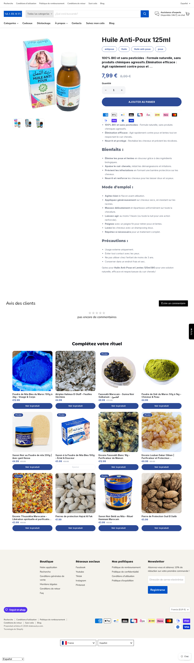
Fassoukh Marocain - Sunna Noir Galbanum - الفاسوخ (116, 395)
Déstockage (43, 23)
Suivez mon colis (95, 23)
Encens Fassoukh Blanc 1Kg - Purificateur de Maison (114, 456)
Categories (10, 23)
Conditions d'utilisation (26, 3)
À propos (60, 23)
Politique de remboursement (51, 3)
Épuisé (75, 467)
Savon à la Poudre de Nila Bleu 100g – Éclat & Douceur (75, 456)
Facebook (80, 567)
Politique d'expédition (123, 580)
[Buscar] (145, 13)
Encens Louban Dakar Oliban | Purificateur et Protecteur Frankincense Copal (158, 457)
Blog (102, 3)
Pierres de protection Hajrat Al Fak (73, 516)
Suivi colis (93, 3)
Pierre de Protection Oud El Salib (159, 516)
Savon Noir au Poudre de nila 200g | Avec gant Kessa (32, 456)
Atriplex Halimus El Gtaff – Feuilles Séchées (73, 395)
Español (184, 3)
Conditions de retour (76, 3)
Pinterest (80, 584)
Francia (178, 609)
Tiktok (79, 576)
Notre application (48, 567)
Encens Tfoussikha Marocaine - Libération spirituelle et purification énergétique (31, 518)
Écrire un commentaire (173, 303)
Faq (42, 593)
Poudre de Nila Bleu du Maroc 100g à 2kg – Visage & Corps (32, 395)
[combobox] (78, 643)
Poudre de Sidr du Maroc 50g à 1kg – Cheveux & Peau (161, 395)
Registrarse (157, 590)
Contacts (77, 23)
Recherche (8, 3)
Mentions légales (48, 584)
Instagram (81, 580)
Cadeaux (27, 23)
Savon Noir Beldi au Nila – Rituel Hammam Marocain (116, 517)
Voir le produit (32, 406)
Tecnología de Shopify (13, 629)
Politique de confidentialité (125, 571)
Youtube (80, 571)
